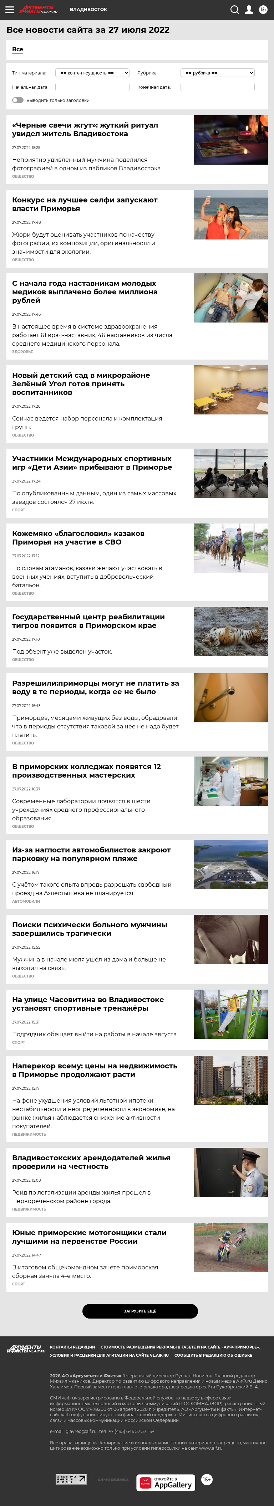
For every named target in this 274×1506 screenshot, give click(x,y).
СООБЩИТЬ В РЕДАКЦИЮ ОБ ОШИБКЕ (213, 1355)
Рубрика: (147, 73)
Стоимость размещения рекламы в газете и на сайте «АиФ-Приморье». (180, 1347)
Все (17, 49)
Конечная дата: (154, 87)
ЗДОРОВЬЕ (22, 352)
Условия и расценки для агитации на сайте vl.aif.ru (109, 1355)
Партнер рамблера (111, 1479)
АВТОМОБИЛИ (26, 901)
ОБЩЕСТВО (23, 177)
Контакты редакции (72, 1347)
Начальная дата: (30, 87)
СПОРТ (18, 510)
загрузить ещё (140, 1311)
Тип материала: (29, 73)
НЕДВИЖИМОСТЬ (29, 1134)
